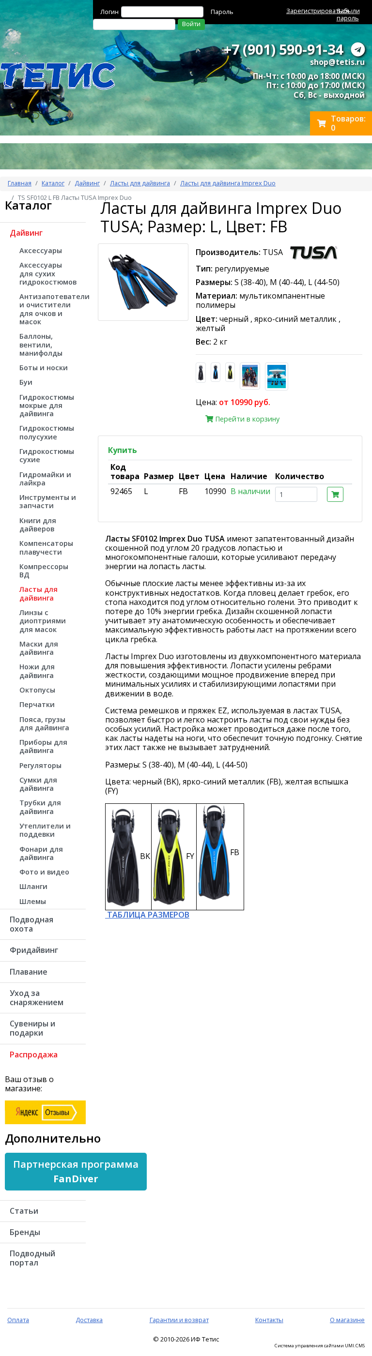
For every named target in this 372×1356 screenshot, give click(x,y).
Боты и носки (43, 367)
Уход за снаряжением (36, 998)
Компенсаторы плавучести (46, 547)
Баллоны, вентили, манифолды (40, 344)
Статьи (24, 1210)
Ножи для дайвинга (37, 670)
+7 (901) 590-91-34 (283, 49)
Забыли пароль (348, 14)
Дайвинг (87, 183)
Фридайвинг (34, 950)
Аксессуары (40, 250)
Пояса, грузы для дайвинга (44, 723)
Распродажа (34, 1054)
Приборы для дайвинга (43, 746)
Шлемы (32, 901)
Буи (25, 382)
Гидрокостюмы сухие (46, 455)
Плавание (28, 971)
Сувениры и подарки (32, 1028)
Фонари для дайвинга (41, 853)
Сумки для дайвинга (38, 784)
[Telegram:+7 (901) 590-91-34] (358, 49)
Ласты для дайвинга (140, 183)
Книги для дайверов (37, 524)
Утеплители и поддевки (45, 830)
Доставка (89, 1319)
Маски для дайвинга (38, 648)
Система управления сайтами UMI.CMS (320, 1346)
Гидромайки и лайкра (45, 478)
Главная (19, 183)
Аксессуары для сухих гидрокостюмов (48, 273)
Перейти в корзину (246, 418)
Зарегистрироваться (317, 10)
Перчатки (37, 704)
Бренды (25, 1232)
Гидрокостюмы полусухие (46, 432)
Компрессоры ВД (43, 570)
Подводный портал (32, 1258)
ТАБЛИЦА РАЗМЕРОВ (147, 914)
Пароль (222, 11)
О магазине (347, 1319)
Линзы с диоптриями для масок (42, 621)
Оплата (18, 1319)
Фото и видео (44, 871)
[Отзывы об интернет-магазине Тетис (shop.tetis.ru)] (45, 1111)
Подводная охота (31, 924)
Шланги (33, 886)
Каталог (53, 183)
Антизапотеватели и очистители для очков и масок (52, 309)
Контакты (269, 1319)
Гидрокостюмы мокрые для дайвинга (46, 405)
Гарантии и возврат (179, 1319)
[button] (76, 1171)
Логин (109, 11)
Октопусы (37, 689)
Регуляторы (40, 765)
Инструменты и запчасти (47, 501)
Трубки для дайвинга (40, 806)
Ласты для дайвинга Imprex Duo (228, 183)
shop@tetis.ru (337, 62)
